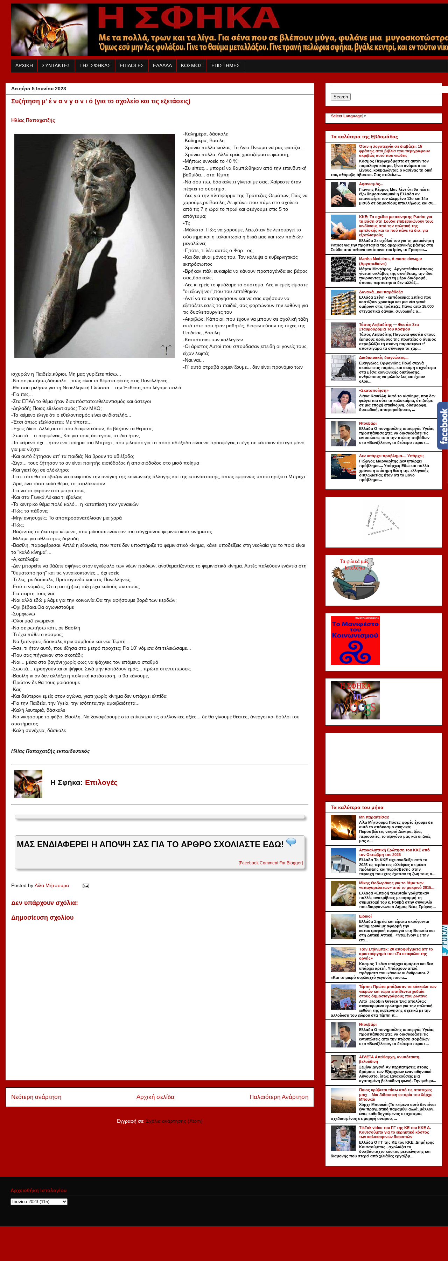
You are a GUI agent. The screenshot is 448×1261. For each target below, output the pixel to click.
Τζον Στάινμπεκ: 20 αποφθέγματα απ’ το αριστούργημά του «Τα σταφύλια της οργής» (396, 953)
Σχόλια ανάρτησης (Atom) (174, 1121)
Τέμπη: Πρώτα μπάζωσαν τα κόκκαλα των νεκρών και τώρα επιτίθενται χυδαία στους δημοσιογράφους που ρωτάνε (397, 991)
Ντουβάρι (368, 423)
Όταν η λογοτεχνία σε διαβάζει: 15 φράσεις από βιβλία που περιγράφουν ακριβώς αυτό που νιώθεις (394, 151)
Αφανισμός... (371, 184)
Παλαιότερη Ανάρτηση (279, 1097)
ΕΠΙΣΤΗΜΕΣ (225, 65)
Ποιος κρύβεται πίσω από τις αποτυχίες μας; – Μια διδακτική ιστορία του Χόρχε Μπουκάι (395, 1094)
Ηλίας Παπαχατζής (33, 120)
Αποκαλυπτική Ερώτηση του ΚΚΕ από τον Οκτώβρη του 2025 (394, 852)
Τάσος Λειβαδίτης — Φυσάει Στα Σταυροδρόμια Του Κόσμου (389, 326)
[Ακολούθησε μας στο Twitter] (442, 955)
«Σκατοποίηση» (373, 390)
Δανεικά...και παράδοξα (381, 292)
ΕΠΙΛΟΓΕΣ (132, 65)
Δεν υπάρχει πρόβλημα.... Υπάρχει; (391, 456)
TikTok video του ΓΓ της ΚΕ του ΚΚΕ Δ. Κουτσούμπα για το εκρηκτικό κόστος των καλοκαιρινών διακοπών (395, 1132)
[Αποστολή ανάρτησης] (84, 885)
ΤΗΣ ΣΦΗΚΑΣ (95, 65)
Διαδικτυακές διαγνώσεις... (383, 357)
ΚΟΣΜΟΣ (191, 65)
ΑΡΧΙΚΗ (24, 65)
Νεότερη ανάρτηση (36, 1097)
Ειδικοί (365, 916)
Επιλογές (101, 782)
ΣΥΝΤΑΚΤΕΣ (56, 65)
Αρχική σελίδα (155, 1097)
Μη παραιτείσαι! (374, 817)
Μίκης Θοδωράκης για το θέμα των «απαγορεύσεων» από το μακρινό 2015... (396, 885)
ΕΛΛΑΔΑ (162, 65)
